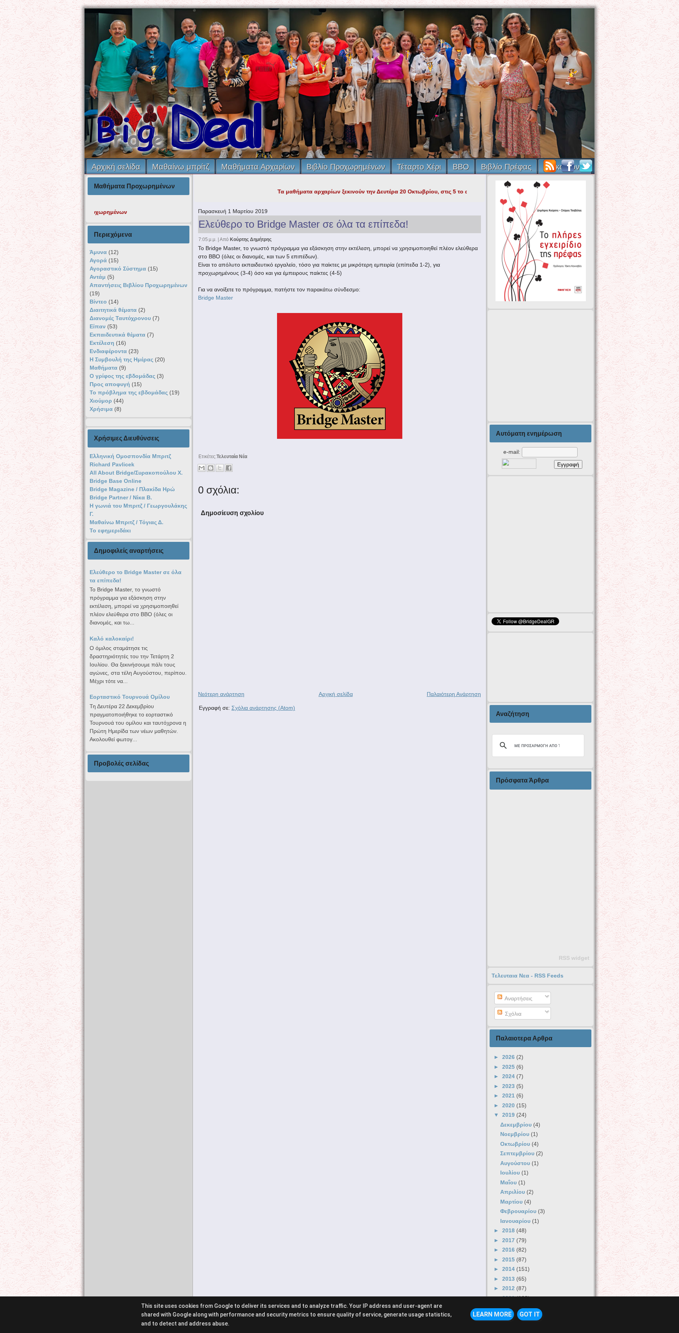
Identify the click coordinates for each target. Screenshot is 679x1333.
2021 (509, 1095)
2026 (509, 1057)
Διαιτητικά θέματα (113, 310)
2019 (509, 1115)
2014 (509, 1269)
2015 (509, 1259)
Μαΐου (509, 1182)
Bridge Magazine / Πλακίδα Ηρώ (132, 489)
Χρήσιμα (101, 409)
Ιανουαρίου (516, 1221)
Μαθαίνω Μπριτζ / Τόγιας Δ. (126, 522)
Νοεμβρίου (515, 1134)
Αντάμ (98, 277)
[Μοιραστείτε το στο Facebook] (229, 468)
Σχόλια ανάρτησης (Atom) (263, 708)
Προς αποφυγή (110, 384)
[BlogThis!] (211, 468)
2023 (509, 1086)
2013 (509, 1279)
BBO (461, 166)
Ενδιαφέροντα (108, 351)
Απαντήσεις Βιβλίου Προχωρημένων (138, 285)
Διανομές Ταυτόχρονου (120, 318)
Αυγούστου (516, 1163)
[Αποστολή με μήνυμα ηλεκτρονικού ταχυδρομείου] (202, 468)
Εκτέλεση (102, 343)
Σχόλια (512, 1014)
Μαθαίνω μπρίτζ (180, 166)
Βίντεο (98, 301)
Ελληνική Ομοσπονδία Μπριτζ (130, 456)
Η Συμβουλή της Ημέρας (121, 359)
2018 (509, 1230)
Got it (529, 1314)
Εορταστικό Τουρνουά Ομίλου (130, 697)
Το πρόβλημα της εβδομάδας (129, 392)
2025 (509, 1067)
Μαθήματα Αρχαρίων (258, 166)
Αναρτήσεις (517, 998)
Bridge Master (215, 298)
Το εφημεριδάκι (110, 530)
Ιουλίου (510, 1172)
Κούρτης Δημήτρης (251, 239)
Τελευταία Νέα (232, 456)
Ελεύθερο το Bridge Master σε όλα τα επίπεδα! (303, 224)
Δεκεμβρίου (516, 1124)
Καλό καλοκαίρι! (112, 638)
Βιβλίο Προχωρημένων (345, 166)
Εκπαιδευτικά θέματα (117, 334)
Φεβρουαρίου (519, 1211)
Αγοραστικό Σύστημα (118, 268)
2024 (509, 1076)
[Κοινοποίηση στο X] (220, 468)
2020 (509, 1105)
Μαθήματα (103, 368)
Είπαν (98, 326)
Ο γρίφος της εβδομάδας (122, 376)
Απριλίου (513, 1192)
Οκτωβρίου (516, 1144)
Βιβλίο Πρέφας (506, 166)
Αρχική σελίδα (116, 166)
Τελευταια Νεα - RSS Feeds (527, 975)
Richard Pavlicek (112, 464)
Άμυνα (98, 252)
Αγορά (98, 260)
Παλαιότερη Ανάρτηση (454, 694)
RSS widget (574, 958)
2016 (509, 1249)
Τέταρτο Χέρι (419, 166)
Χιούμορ (101, 401)
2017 (509, 1240)
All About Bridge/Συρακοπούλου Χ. (136, 472)
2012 (509, 1288)
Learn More (492, 1314)
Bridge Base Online (115, 481)
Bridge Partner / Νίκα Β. (121, 497)
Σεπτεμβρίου (518, 1153)
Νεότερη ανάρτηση (221, 694)
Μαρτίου (512, 1202)
